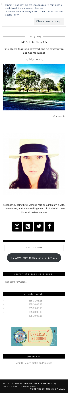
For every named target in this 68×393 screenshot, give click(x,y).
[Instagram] (17, 227)
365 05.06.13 (34, 42)
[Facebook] (49, 227)
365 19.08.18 (35, 316)
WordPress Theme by (47, 389)
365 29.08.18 (35, 308)
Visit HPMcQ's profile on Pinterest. (34, 363)
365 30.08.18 (35, 304)
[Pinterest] (28, 227)
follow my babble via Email (34, 257)
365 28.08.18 (35, 312)
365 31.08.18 (35, 300)
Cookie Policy (12, 15)
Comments (59, 116)
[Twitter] (39, 227)
